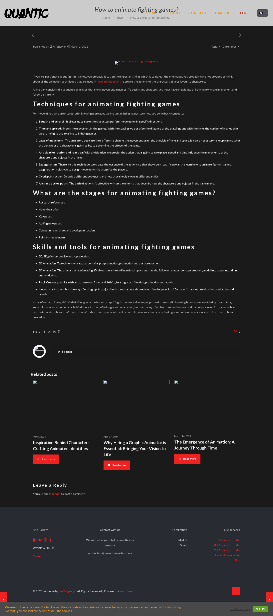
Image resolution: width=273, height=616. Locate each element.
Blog (237, 560)
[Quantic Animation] (26, 13)
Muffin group (67, 591)
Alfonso (58, 46)
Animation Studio (229, 540)
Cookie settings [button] (240, 609)
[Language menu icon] (262, 13)
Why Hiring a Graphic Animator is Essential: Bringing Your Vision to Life (135, 448)
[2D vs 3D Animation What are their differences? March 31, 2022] (269, 600)
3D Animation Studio (227, 545)
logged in (55, 493)
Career (37, 556)
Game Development (227, 555)
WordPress (127, 591)
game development (109, 81)
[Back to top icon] (236, 591)
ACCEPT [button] (260, 609)
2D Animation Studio (227, 550)
